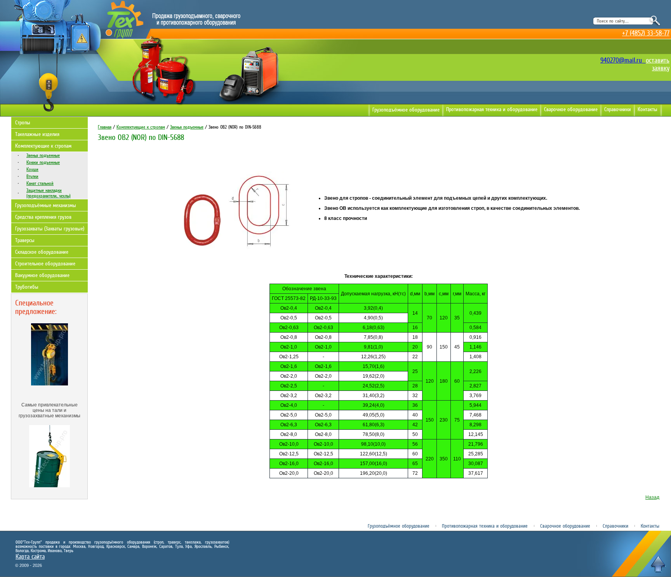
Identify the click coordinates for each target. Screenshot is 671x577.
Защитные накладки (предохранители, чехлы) (48, 193)
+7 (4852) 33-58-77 (645, 33)
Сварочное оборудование (571, 109)
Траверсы (25, 240)
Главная (104, 127)
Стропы (22, 123)
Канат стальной (40, 183)
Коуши (32, 169)
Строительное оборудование (45, 264)
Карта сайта (30, 556)
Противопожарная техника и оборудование (491, 109)
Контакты (647, 109)
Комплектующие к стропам (43, 146)
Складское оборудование (41, 252)
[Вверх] (658, 564)
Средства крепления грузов (43, 217)
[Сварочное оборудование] (248, 103)
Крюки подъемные (43, 162)
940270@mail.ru (623, 60)
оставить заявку (657, 64)
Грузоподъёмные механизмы (45, 205)
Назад (652, 497)
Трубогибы (26, 287)
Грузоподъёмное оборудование (406, 110)
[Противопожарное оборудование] (163, 105)
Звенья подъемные (43, 155)
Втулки (32, 176)
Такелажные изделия (37, 134)
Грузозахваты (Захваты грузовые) (49, 229)
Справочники (617, 109)
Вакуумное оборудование (42, 275)
